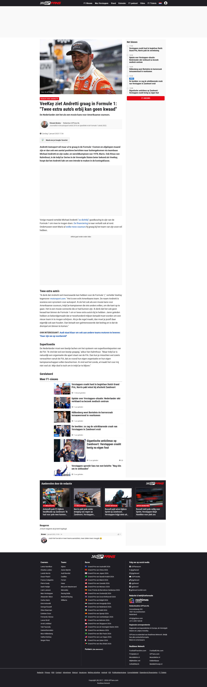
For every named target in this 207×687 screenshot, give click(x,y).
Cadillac (64, 577)
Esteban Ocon (46, 613)
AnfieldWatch (134, 664)
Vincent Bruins (55, 123)
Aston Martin (66, 570)
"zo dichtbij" (83, 220)
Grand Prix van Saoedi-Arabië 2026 (101, 577)
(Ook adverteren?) (97, 649)
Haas (63, 583)
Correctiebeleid (132, 672)
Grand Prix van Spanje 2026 (98, 613)
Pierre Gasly (45, 583)
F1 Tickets (152, 3)
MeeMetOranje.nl (156, 664)
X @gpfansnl (134, 570)
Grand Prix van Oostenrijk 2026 (99, 593)
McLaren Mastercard (69, 587)
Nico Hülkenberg (47, 634)
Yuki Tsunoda (46, 627)
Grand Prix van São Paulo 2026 (99, 634)
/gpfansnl (135, 583)
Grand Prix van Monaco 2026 (99, 587)
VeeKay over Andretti (49, 99)
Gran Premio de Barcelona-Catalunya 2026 (104, 590)
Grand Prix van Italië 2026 (97, 610)
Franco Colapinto (47, 580)
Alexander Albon (47, 597)
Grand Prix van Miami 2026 (98, 580)
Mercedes (64, 590)
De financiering (81, 223)
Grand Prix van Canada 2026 (98, 583)
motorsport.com (57, 298)
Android (104, 672)
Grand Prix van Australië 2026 (99, 567)
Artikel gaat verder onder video (81, 237)
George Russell (46, 607)
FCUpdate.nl (133, 654)
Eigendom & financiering (149, 672)
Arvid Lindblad (46, 624)
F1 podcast (133, 3)
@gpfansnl (135, 573)
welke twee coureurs (76, 226)
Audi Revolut (65, 573)
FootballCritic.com (156, 651)
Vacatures (83, 672)
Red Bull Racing (66, 597)
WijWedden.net (134, 661)
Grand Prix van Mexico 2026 (98, 630)
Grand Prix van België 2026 (98, 600)
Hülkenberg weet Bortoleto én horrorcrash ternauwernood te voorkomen (145, 70)
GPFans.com (154, 654)
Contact (59, 672)
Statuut (75, 672)
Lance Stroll (45, 620)
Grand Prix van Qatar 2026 (98, 640)
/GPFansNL (135, 577)
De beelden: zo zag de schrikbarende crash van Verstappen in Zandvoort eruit (146, 82)
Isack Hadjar (45, 587)
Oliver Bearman (46, 610)
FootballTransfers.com (137, 651)
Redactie (40, 672)
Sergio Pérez (45, 640)
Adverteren (67, 672)
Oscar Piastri (45, 577)
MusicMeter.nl (155, 657)
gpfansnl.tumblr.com (138, 590)
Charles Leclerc (46, 570)
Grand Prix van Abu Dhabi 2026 (99, 644)
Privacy (47, 672)
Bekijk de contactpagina (137, 640)
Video (142, 3)
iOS (109, 672)
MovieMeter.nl (134, 657)
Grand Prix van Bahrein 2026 (98, 620)
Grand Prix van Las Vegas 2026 (99, 637)
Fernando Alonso (47, 617)
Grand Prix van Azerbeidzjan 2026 (100, 617)
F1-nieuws (145, 98)
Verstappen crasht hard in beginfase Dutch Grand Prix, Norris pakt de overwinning (145, 49)
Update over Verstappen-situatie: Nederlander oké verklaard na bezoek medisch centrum (143, 59)
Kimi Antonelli (46, 603)
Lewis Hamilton (46, 567)
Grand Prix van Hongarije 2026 (99, 603)
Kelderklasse (154, 661)
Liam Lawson (46, 590)
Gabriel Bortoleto (47, 630)
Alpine (63, 567)
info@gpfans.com (136, 618)
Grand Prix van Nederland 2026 (99, 607)
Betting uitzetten (94, 672)
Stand (113, 3)
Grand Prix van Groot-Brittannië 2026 (102, 597)
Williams (64, 600)
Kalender (122, 3)
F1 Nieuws (88, 3)
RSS (52, 672)
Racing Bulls (65, 593)
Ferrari (63, 580)
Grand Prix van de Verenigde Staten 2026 (103, 627)
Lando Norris (45, 573)
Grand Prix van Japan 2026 (98, 573)
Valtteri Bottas (46, 637)
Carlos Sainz (45, 600)
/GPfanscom (136, 567)
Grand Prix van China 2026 (98, 570)
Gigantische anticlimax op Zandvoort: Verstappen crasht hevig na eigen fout (144, 91)
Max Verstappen (101, 3)
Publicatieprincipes (119, 672)
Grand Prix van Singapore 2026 (99, 624)
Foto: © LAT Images (47, 92)
